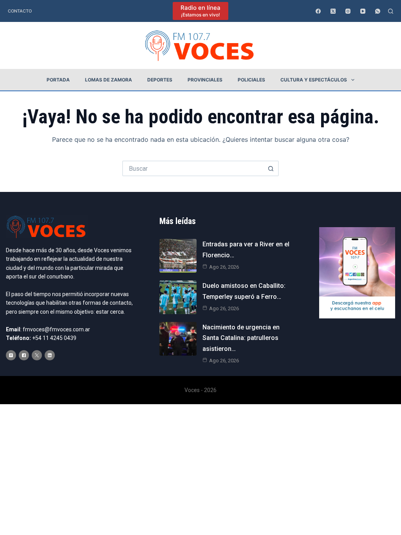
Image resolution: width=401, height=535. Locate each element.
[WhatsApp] (377, 11)
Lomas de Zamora (108, 80)
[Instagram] (347, 11)
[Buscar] (390, 11)
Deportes (159, 80)
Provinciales (205, 80)
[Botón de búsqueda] (271, 168)
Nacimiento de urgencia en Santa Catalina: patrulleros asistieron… (241, 338)
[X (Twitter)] (333, 11)
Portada (58, 80)
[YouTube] (362, 11)
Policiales (251, 80)
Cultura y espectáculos (313, 80)
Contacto (20, 11)
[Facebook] (318, 11)
